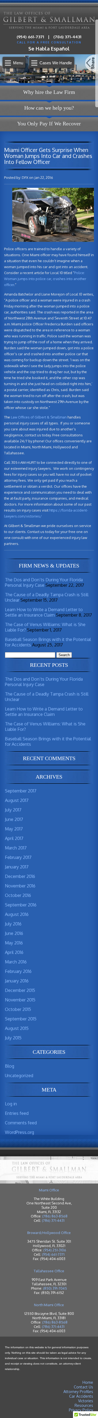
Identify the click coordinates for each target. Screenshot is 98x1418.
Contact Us (83, 1387)
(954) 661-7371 (30, 36)
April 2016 (14, 952)
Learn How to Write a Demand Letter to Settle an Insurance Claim (44, 612)
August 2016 (17, 914)
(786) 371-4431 (67, 36)
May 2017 (14, 829)
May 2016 (14, 943)
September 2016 (20, 905)
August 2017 (17, 800)
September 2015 (20, 1019)
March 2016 (16, 962)
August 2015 (17, 1028)
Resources (84, 1405)
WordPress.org (19, 1132)
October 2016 (18, 895)
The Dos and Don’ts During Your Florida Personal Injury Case (44, 582)
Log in (11, 1103)
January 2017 (17, 867)
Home (87, 1382)
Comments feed (21, 1122)
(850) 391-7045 (55, 1288)
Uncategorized (19, 1075)
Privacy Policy (81, 1410)
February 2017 (18, 857)
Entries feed (17, 1113)
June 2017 (14, 819)
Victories (85, 1400)
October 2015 (18, 1009)
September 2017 (20, 791)
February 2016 (18, 971)
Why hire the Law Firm (49, 92)
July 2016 (13, 924)
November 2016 (20, 886)
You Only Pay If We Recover (49, 123)
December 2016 (20, 876)
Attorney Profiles (78, 1391)
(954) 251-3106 (54, 1250)
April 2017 (14, 838)
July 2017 (13, 810)
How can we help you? (49, 108)
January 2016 (17, 981)
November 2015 (20, 1000)
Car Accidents (81, 1396)
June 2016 (14, 933)
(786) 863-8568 (55, 1216)
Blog (9, 1066)
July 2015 (13, 1037)
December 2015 (20, 990)
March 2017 (16, 848)
